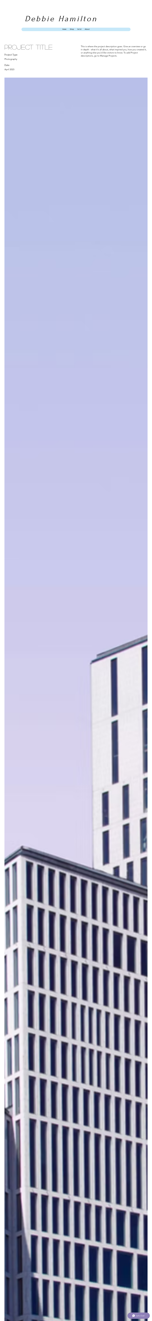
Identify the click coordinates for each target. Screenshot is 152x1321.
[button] (125, 19)
